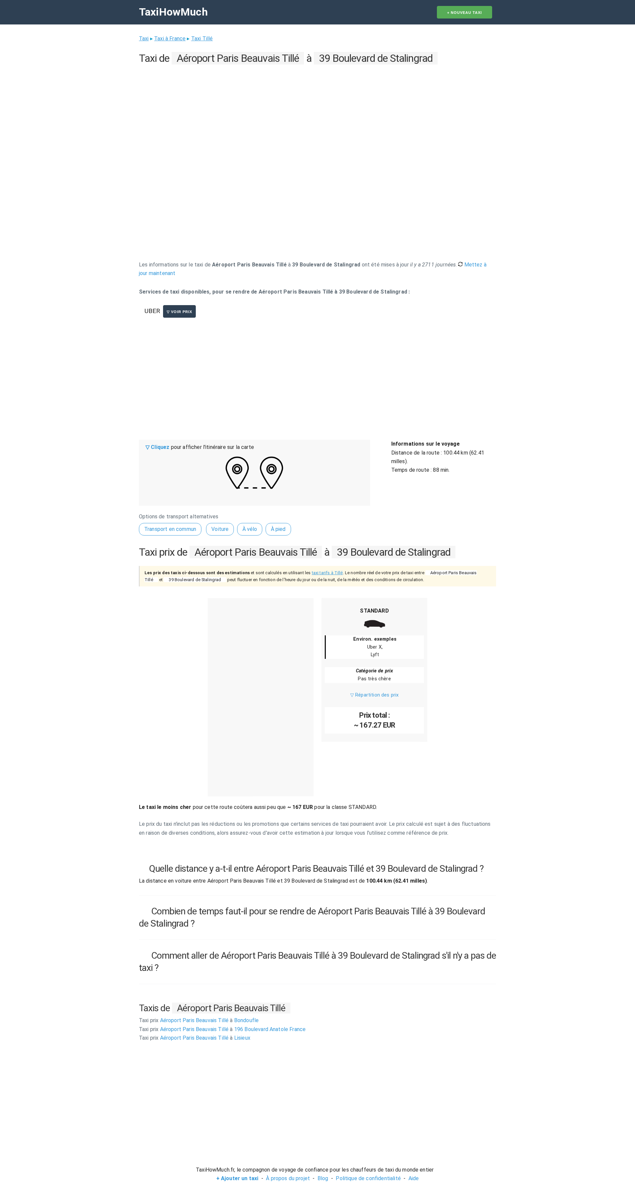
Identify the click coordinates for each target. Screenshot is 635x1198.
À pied (278, 529)
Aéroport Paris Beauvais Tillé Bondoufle (199, 1020)
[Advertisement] (317, 112)
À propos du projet (288, 1178)
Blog (323, 1178)
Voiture (220, 529)
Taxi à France (170, 38)
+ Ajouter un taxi (237, 1178)
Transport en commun (170, 529)
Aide (413, 1178)
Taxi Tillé (202, 38)
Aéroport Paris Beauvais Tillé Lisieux (194, 1038)
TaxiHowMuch (173, 12)
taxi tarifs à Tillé (327, 572)
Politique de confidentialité (368, 1178)
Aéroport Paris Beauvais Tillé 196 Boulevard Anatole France (222, 1029)
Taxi (144, 38)
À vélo (249, 529)
